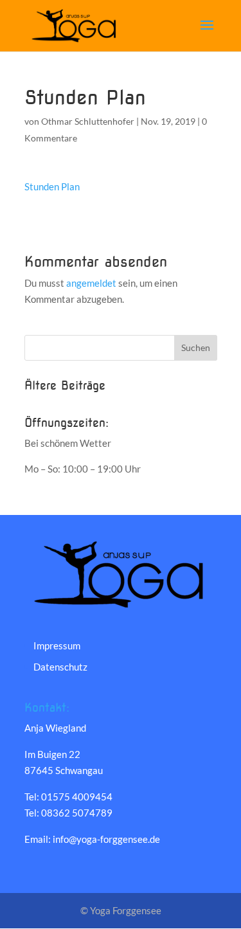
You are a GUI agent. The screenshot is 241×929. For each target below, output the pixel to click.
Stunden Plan (52, 186)
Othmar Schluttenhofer (87, 121)
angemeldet (91, 283)
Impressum (56, 645)
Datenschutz (60, 666)
